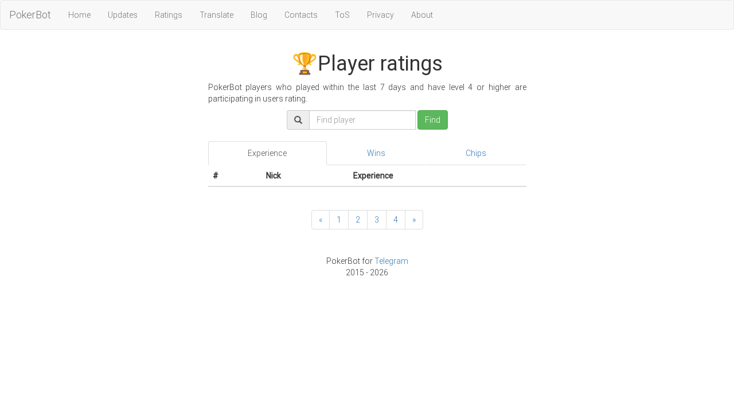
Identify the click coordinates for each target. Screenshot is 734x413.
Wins (376, 153)
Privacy (380, 15)
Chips (476, 153)
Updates (123, 15)
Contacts (301, 15)
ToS (342, 15)
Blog (259, 15)
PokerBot (30, 15)
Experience (267, 153)
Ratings (168, 15)
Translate (216, 15)
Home (79, 15)
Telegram (391, 261)
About (422, 15)
